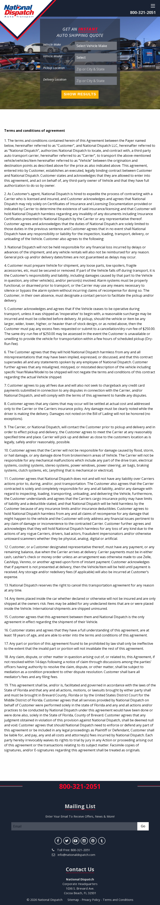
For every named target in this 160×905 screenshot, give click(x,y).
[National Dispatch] (28, 20)
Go (143, 826)
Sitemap (73, 900)
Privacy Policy (91, 900)
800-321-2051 (143, 12)
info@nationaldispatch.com (76, 855)
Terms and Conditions (118, 900)
